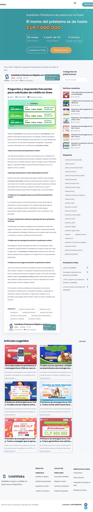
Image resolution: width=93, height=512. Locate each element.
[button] (74, 2)
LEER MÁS (82, 341)
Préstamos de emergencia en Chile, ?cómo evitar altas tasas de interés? (55, 405)
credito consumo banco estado (74, 167)
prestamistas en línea (26, 276)
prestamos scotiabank (17, 319)
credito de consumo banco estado (74, 175)
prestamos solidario (35, 319)
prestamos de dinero (46, 312)
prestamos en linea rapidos (18, 315)
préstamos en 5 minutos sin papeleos (75, 242)
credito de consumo (70, 171)
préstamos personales (15, 181)
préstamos (22, 173)
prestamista (45, 134)
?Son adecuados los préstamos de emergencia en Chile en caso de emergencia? (20, 368)
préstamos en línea (26, 251)
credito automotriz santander (73, 160)
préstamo (18, 134)
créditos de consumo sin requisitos (75, 195)
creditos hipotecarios (71, 179)
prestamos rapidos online (72, 230)
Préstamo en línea (35, 97)
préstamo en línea (42, 145)
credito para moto (45, 309)
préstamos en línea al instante (73, 250)
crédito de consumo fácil (72, 183)
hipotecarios (14, 312)
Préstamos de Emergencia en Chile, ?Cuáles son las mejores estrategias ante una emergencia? (21, 405)
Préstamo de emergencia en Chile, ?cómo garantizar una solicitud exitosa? (56, 441)
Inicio (6, 67)
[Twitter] (85, 507)
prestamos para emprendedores (41, 315)
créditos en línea (69, 199)
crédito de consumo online (27, 309)
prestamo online (69, 203)
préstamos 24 (69, 238)
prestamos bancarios (29, 312)
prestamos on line (70, 219)
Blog (10, 67)
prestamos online (70, 222)
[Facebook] (85, 504)
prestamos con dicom (71, 207)
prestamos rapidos (70, 226)
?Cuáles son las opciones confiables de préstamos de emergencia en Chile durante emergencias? (56, 368)
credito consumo (70, 164)
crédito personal (69, 191)
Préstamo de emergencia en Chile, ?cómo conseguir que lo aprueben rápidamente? (20, 441)
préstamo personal (80, 234)
